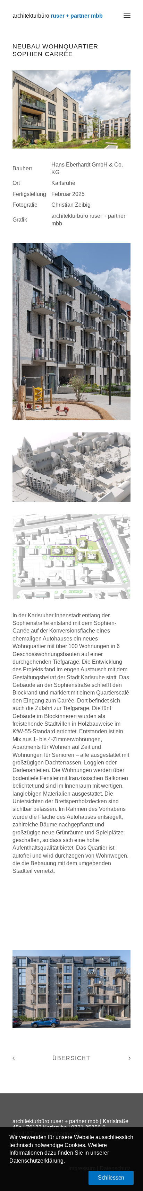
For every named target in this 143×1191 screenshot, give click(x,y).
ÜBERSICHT (71, 1058)
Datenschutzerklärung (36, 1161)
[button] (127, 15)
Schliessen (111, 1178)
